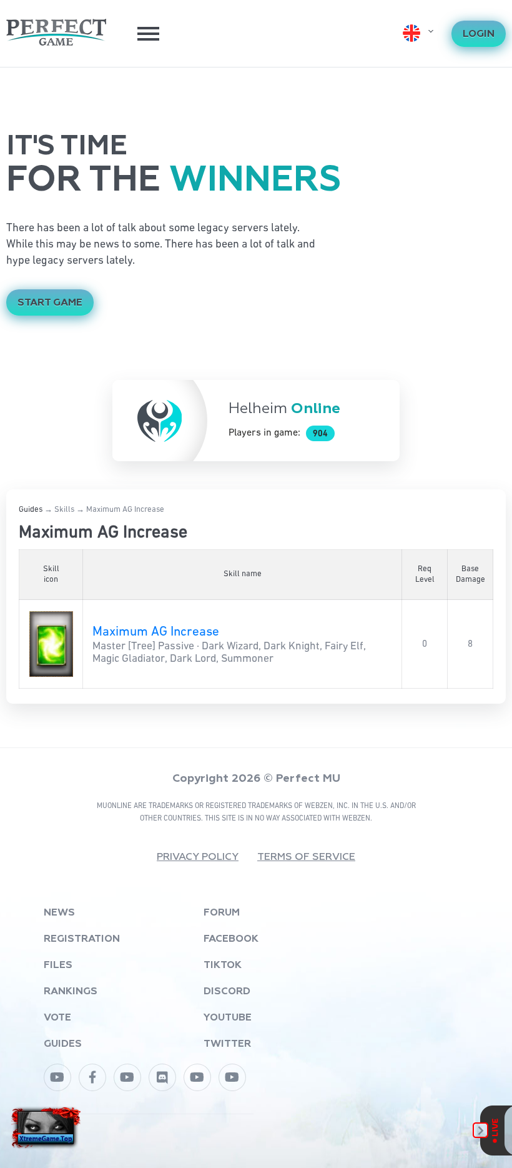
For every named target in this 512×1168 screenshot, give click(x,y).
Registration (82, 939)
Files (58, 966)
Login (479, 34)
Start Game (49, 303)
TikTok (223, 966)
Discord (227, 992)
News (59, 913)
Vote (57, 1018)
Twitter (227, 1044)
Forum (222, 913)
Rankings (70, 992)
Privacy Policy (198, 857)
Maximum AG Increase (155, 632)
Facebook (231, 939)
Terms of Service (306, 857)
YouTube (228, 1018)
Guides (30, 510)
